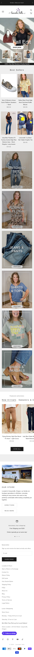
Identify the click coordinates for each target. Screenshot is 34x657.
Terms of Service (7, 600)
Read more (9, 511)
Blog (3, 594)
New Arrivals (9, 400)
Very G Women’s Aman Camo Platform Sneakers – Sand (8, 102)
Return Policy (6, 575)
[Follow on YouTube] (18, 639)
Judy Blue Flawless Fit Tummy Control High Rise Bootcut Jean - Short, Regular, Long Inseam (8, 141)
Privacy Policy (6, 597)
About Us (4, 590)
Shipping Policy (6, 584)
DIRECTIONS (9, 505)
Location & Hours (7, 566)
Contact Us (5, 572)
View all (17, 449)
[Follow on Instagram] (8, 639)
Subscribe (9, 559)
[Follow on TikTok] (22, 639)
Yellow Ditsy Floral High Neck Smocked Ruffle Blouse (25, 102)
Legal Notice (5, 603)
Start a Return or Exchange (10, 569)
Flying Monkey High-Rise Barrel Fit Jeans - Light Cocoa (11, 437)
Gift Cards (5, 578)
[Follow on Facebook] (3, 639)
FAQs (3, 587)
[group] (17, 40)
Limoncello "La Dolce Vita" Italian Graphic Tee (25, 139)
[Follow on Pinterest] (13, 639)
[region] (17, 40)
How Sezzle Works (7, 581)
